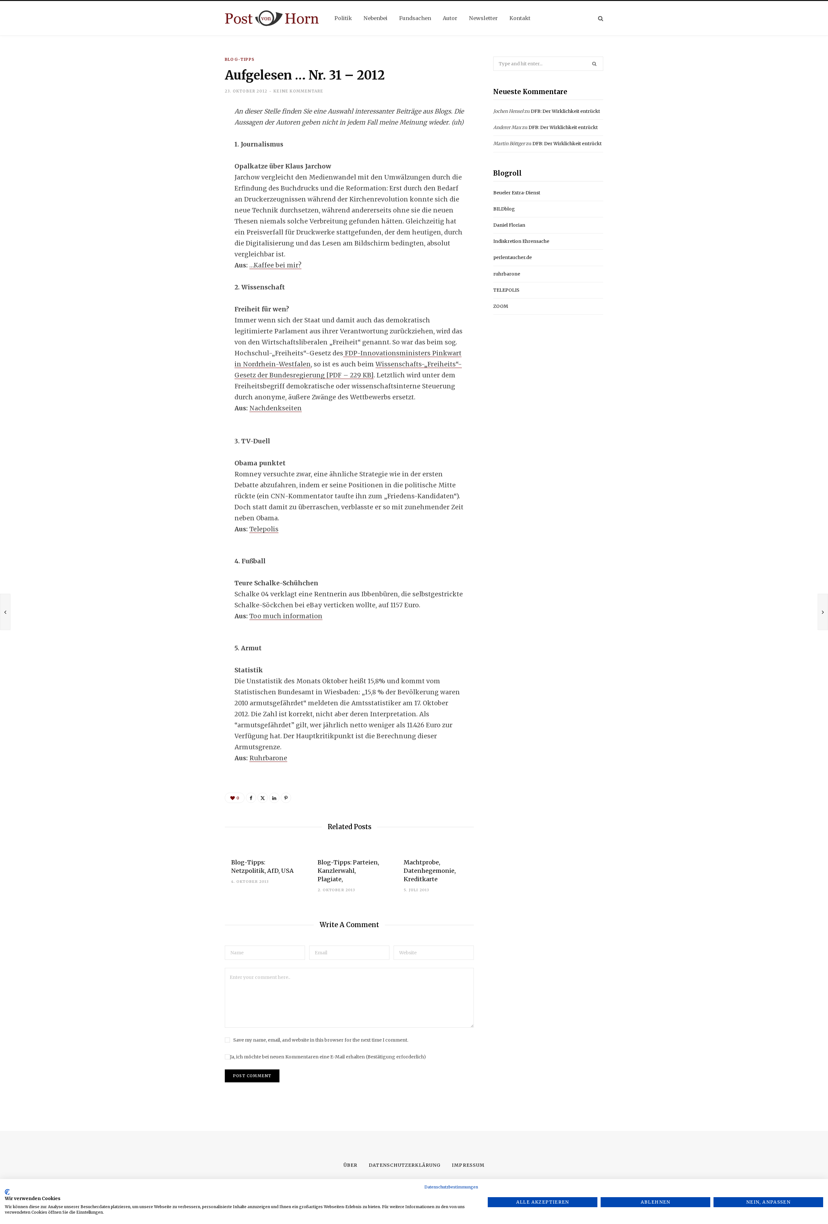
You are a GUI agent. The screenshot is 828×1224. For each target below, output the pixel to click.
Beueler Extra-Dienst (516, 193)
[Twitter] (193, 147)
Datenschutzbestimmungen (451, 1187)
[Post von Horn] (272, 18)
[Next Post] (823, 612)
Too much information (285, 616)
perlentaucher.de (512, 257)
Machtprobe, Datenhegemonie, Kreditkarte (430, 871)
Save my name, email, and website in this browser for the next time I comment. (320, 1040)
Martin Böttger (509, 143)
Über (350, 1165)
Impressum (468, 1165)
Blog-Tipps (240, 59)
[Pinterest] (286, 798)
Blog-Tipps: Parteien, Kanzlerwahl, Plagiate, (348, 871)
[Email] (193, 181)
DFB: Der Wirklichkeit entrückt (565, 111)
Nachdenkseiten (275, 408)
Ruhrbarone (268, 758)
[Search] (600, 18)
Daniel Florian (509, 225)
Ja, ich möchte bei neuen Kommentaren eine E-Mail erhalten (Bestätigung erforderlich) (328, 1057)
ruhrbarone (506, 274)
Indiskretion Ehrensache (521, 241)
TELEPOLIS (506, 290)
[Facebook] (193, 129)
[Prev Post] (5, 612)
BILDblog (504, 209)
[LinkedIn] (193, 164)
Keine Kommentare (298, 91)
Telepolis (263, 529)
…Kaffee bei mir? (275, 265)
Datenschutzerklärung (405, 1165)
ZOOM (500, 306)
